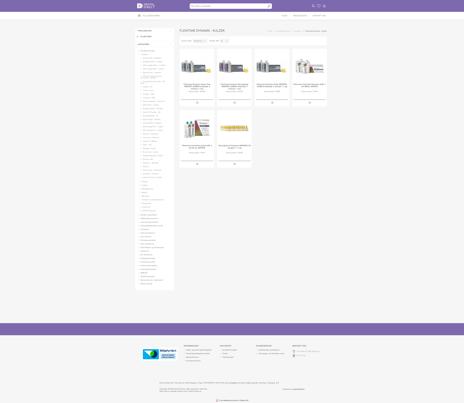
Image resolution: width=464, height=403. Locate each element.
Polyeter (145, 182)
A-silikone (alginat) (149, 211)
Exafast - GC (147, 87)
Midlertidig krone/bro (149, 218)
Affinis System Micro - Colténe (154, 65)
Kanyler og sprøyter (149, 215)
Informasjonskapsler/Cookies (198, 353)
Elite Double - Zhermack (152, 170)
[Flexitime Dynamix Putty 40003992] (272, 66)
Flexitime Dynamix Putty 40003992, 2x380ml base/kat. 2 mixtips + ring (272, 85)
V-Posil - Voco (148, 90)
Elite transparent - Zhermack (154, 101)
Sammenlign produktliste (269, 350)
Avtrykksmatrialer (148, 51)
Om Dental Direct (193, 361)
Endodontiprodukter (149, 265)
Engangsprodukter (148, 269)
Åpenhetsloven (192, 357)
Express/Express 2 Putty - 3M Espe (153, 82)
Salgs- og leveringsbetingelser (199, 350)
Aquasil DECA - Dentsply (152, 123)
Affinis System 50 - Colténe (153, 127)
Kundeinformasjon (229, 350)
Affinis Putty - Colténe (151, 105)
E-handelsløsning (225, 400)
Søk (269, 6)
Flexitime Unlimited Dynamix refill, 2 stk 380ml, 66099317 (310, 85)
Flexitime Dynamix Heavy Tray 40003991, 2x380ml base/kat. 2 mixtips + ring (197, 86)
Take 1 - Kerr (147, 145)
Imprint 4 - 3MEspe (150, 141)
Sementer (145, 251)
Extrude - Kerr (148, 159)
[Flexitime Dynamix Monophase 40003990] (234, 66)
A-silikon (145, 54)
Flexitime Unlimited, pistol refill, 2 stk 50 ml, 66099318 (197, 147)
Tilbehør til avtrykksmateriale (153, 200)
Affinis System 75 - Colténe (153, 130)
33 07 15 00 (219, 383)
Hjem (270, 31)
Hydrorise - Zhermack (151, 137)
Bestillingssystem (148, 276)
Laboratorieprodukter (150, 222)
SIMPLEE (144, 273)
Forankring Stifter (148, 262)
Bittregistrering (147, 189)
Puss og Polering (147, 244)
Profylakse (145, 229)
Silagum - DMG (148, 94)
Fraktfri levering (194, 391)
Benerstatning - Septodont (152, 280)
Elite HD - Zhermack (150, 134)
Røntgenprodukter (148, 240)
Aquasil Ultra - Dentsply (152, 72)
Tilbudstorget (228, 357)
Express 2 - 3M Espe (150, 163)
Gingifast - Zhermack (151, 174)
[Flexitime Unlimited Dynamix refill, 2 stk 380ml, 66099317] (310, 66)
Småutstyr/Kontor (148, 233)
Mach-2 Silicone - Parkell (152, 177)
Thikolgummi (146, 203)
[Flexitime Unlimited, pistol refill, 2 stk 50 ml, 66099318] (197, 127)
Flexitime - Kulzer (149, 148)
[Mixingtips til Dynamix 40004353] (234, 127)
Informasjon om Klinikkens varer (271, 353)
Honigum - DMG (149, 98)
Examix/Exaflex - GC (150, 116)
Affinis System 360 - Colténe (153, 69)
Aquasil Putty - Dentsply (152, 58)
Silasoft (146, 166)
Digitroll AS (244, 400)
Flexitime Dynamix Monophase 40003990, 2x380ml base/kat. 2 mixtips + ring (234, 86)
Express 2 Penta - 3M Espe (153, 108)
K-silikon (145, 185)
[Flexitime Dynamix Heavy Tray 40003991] (197, 66)
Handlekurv (324, 6)
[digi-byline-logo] (217, 400)
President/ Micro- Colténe (152, 62)
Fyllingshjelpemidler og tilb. (152, 226)
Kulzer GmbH (146, 36)
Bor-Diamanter (147, 255)
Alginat (144, 192)
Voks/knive (146, 207)
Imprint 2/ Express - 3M (151, 112)
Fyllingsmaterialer (148, 258)
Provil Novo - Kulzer (150, 152)
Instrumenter (146, 236)
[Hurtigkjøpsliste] (318, 6)
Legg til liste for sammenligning (197, 102)
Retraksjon (146, 196)
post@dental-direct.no (238, 383)
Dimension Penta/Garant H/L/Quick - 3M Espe (151, 77)
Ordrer (225, 353)
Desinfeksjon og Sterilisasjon (152, 247)
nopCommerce (298, 389)
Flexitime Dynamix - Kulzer (153, 156)
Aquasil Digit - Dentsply (152, 119)
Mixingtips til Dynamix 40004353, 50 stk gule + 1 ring (234, 147)
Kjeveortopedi (146, 284)
